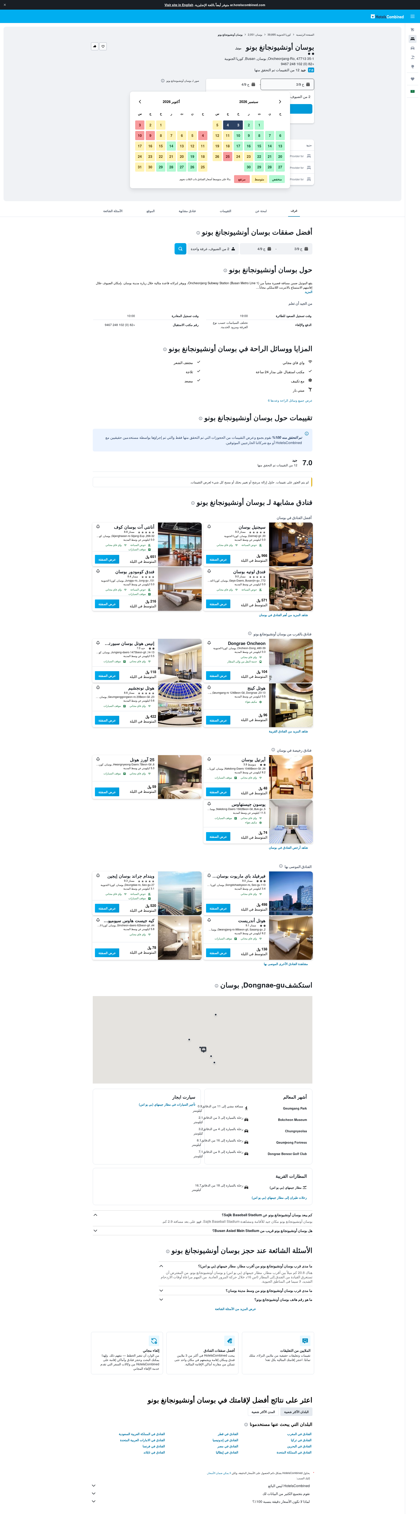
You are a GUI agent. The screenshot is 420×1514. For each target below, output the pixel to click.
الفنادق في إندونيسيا (225, 1440)
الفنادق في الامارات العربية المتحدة (142, 1440)
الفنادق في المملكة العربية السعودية (142, 1434)
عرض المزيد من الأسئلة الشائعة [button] (235, 1309)
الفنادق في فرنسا (154, 1446)
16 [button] (249, 145)
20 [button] (280, 156)
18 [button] (228, 145)
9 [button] (249, 135)
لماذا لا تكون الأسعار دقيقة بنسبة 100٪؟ (281, 1501)
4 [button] (228, 124)
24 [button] (238, 156)
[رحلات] (412, 79)
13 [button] (280, 145)
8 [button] (259, 135)
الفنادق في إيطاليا (227, 1452)
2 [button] (249, 124)
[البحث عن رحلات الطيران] (412, 29)
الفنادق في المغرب (299, 1434)
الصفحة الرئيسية (305, 34)
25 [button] (228, 156)
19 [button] (217, 145)
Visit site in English (178, 5)
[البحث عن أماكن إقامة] (412, 39)
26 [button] (217, 156)
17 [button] (238, 145)
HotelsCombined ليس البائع (289, 1485)
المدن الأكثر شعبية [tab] (263, 1411)
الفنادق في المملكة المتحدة (294, 1452)
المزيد (308, 291)
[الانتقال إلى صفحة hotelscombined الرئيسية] (387, 16)
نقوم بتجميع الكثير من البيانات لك (286, 1493)
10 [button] (238, 135)
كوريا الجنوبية (283, 34)
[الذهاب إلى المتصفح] (412, 66)
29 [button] (259, 166)
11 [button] (228, 135)
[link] (284, 614)
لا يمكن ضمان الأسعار (219, 1473)
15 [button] (259, 145)
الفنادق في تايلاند (154, 1452)
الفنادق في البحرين (299, 1446)
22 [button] (259, 156)
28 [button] (270, 166)
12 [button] (217, 135)
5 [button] (217, 124)
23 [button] (249, 156)
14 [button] (270, 145)
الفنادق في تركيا (301, 1440)
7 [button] (270, 135)
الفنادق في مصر (227, 1446)
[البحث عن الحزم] (412, 57)
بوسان (258, 34)
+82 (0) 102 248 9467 (297, 63)
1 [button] (259, 124)
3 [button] (238, 124)
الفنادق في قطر (228, 1434)
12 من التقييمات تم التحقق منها (276, 69)
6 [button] (280, 135)
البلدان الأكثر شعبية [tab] (296, 1411)
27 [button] (280, 166)
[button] (5, 5)
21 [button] (270, 156)
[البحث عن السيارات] (412, 48)
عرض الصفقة (218, 559)
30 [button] (249, 166)
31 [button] (140, 166)
